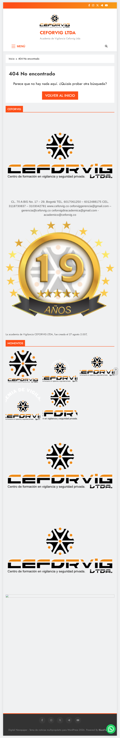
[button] (111, 729)
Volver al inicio (60, 95)
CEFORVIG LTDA (58, 32)
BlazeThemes (105, 729)
